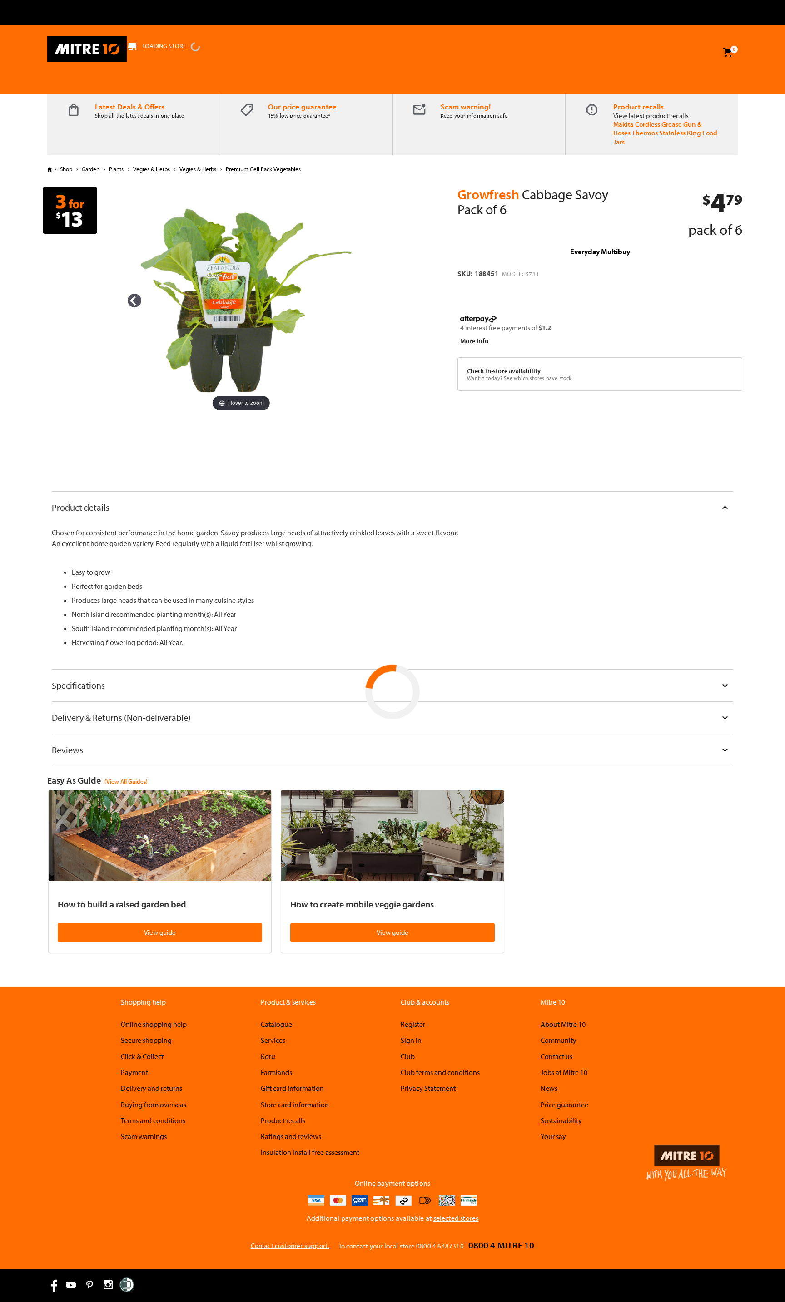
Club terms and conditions (440, 1072)
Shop (66, 169)
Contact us (556, 1056)
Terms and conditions (153, 1120)
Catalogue (276, 1024)
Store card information (295, 1104)
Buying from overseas (153, 1104)
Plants (116, 169)
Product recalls (638, 106)
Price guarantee (564, 1104)
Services (273, 1040)
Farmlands (276, 1072)
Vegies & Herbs (151, 169)
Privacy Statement (428, 1088)
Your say (553, 1136)
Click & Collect (142, 1056)
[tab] (392, 507)
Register (413, 1024)
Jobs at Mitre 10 (564, 1072)
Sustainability (561, 1120)
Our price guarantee (302, 106)
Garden (90, 169)
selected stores (456, 1218)
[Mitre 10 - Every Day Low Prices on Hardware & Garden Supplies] (87, 49)
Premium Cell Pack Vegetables (262, 169)
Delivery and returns (151, 1088)
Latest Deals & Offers (129, 106)
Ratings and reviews (291, 1136)
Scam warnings (144, 1136)
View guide (160, 932)
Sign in (411, 1040)
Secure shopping (146, 1040)
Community (558, 1040)
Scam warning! (466, 106)
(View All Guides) (126, 781)
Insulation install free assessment (310, 1152)
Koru (268, 1056)
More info (474, 340)
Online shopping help (154, 1024)
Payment (134, 1072)
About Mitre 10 (563, 1024)
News (549, 1088)
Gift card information (292, 1088)
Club (408, 1056)
